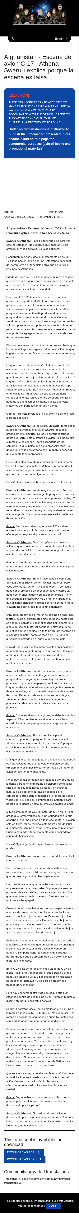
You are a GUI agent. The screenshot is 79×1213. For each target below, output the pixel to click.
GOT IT (53, 1205)
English (59, 38)
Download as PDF (24, 1152)
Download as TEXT (24, 1159)
